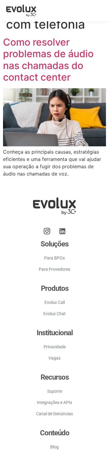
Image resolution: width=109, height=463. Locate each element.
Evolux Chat (54, 313)
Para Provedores (54, 269)
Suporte (54, 391)
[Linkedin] (62, 231)
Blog (54, 446)
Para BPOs (54, 258)
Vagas (54, 358)
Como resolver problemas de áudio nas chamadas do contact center (48, 59)
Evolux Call (55, 302)
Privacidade (55, 346)
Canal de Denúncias (54, 413)
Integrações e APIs (54, 402)
